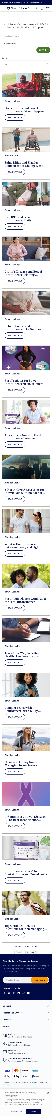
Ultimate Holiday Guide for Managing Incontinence (23, 764)
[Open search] (38, 8)
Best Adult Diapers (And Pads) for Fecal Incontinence (25, 600)
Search (43, 50)
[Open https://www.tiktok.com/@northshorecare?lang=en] (23, 993)
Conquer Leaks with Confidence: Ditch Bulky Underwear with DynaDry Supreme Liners (22, 709)
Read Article (15, 117)
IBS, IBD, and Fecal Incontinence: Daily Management (18, 219)
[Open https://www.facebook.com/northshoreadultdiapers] (4, 993)
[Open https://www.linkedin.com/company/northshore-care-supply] (18, 993)
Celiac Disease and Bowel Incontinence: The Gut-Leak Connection (24, 328)
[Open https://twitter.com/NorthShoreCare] (9, 993)
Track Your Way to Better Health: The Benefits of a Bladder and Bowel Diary (22, 655)
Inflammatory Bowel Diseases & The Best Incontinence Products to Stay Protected (25, 818)
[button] (26, 1005)
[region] (26, 1102)
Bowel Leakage (13, 101)
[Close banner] (49, 2)
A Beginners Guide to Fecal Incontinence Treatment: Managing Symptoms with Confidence (23, 437)
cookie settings (16, 1112)
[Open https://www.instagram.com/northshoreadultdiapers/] (14, 993)
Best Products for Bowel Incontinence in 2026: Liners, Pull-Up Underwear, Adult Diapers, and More (24, 382)
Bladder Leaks (12, 155)
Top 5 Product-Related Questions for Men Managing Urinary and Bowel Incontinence (24, 927)
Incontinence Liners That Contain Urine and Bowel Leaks (26, 873)
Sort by (5, 58)
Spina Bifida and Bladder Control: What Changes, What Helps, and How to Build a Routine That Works (25, 164)
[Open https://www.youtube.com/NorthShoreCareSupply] (28, 993)
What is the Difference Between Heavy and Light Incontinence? (22, 546)
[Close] (48, 1092)
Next (33, 952)
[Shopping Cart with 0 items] (48, 8)
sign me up (39, 980)
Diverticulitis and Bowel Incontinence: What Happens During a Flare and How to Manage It (25, 110)
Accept (33, 1112)
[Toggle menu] (4, 8)
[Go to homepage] (18, 8)
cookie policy (10, 1107)
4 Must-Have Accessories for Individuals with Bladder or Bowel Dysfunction (24, 491)
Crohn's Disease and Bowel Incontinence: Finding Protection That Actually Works (23, 273)
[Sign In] (43, 8)
